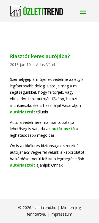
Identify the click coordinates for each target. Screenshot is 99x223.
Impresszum (61, 214)
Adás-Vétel (45, 64)
